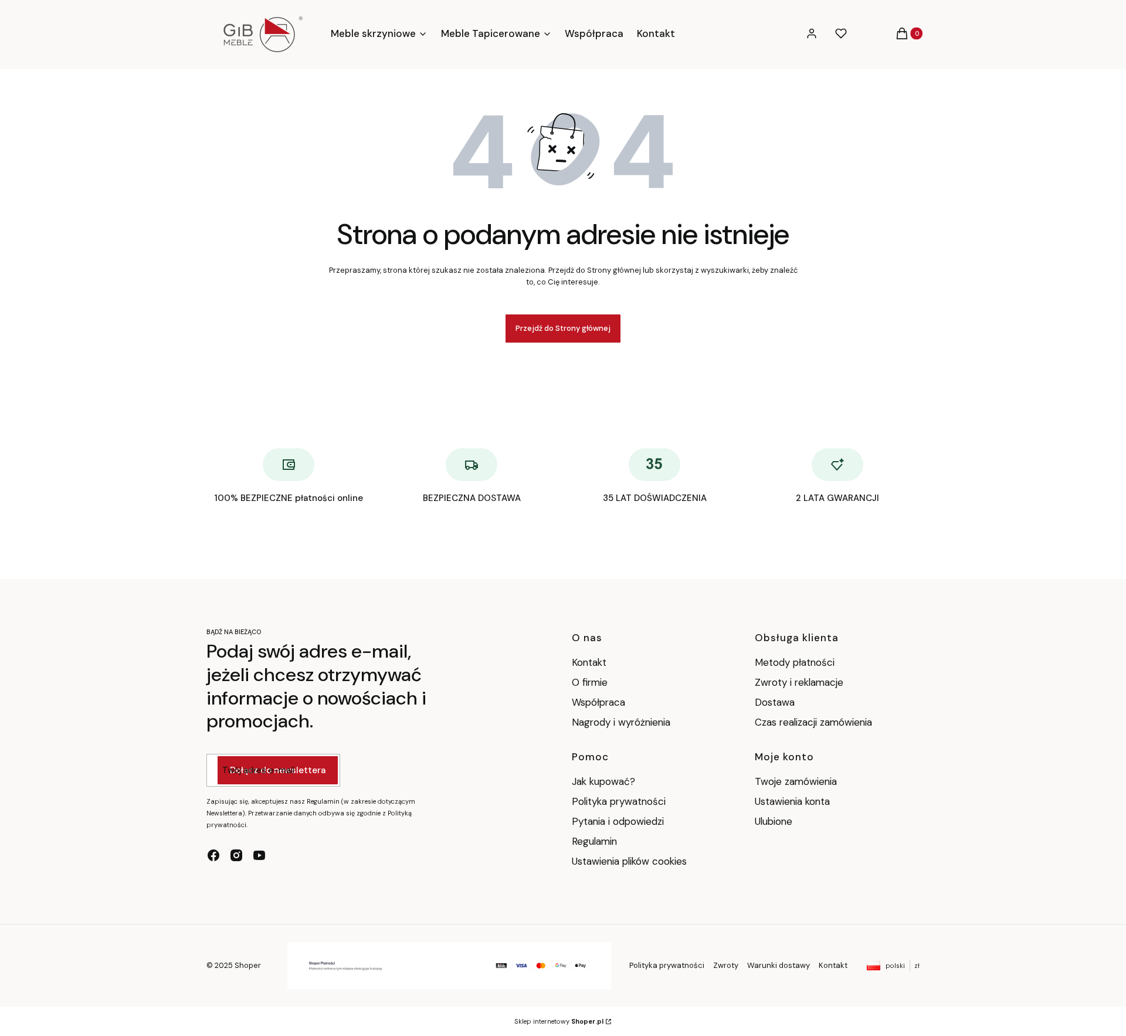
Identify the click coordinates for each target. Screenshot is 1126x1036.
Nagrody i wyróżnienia (621, 722)
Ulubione (773, 821)
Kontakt (589, 662)
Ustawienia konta (792, 801)
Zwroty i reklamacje (799, 682)
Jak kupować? (603, 781)
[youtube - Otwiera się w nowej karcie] (259, 855)
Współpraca (598, 702)
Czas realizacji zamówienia (813, 722)
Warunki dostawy (778, 965)
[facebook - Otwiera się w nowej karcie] (213, 855)
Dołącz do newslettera (277, 770)
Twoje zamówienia (796, 781)
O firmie (590, 682)
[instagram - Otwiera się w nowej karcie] (236, 855)
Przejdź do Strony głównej (563, 328)
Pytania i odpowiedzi (618, 821)
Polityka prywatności (619, 801)
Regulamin (594, 841)
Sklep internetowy (558, 1021)
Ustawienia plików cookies (631, 861)
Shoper (248, 965)
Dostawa (775, 702)
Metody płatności (795, 662)
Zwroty (725, 965)
